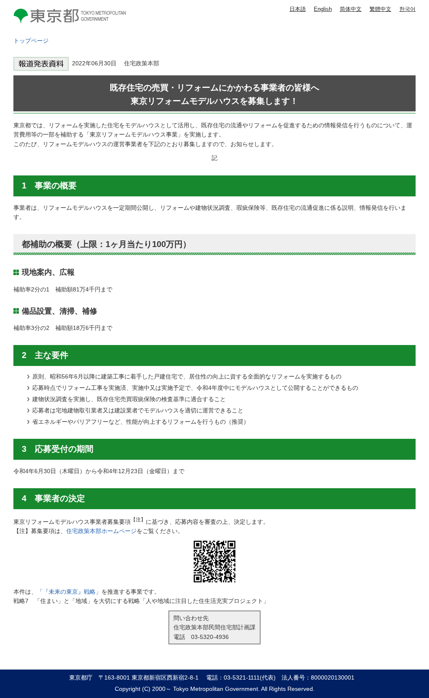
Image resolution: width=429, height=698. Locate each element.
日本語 (297, 9)
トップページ (31, 40)
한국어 (407, 9)
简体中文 (351, 9)
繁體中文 (380, 9)
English (323, 9)
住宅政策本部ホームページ (101, 531)
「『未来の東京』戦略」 (69, 591)
